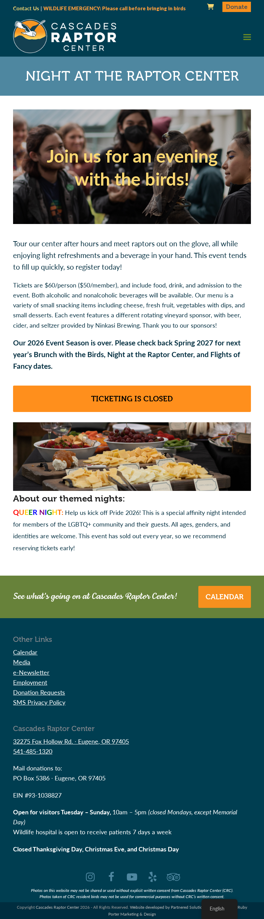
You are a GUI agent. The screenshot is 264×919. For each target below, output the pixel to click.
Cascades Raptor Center (57, 907)
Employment (30, 682)
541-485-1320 (32, 751)
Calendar (224, 597)
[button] (247, 37)
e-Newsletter (31, 672)
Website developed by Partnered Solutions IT (170, 907)
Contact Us (26, 8)
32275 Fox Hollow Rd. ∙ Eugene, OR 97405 (71, 741)
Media (21, 662)
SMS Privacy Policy (39, 702)
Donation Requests (39, 692)
